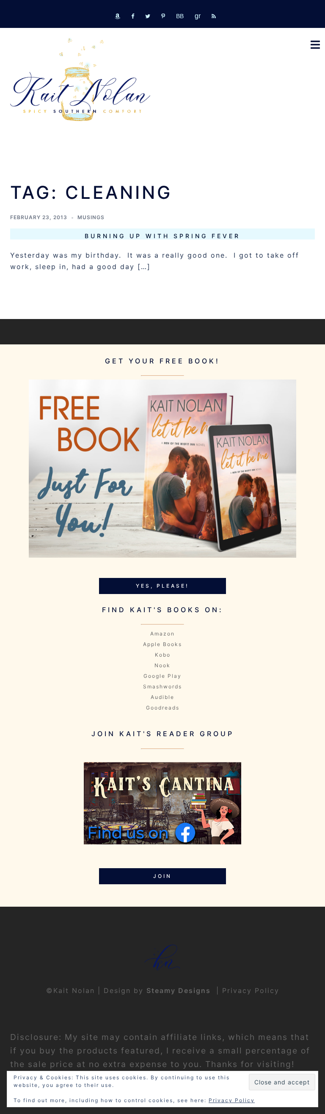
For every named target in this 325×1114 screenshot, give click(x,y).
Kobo (163, 655)
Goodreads (162, 707)
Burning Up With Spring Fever (162, 235)
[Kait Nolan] (80, 79)
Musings (91, 217)
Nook (162, 665)
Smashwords (162, 686)
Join (162, 876)
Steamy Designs (179, 990)
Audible (162, 697)
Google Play (162, 676)
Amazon (162, 633)
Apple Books (162, 644)
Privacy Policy (250, 990)
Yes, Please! (162, 586)
